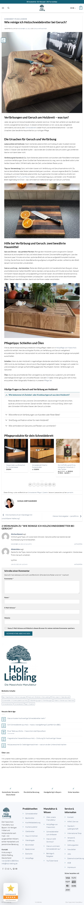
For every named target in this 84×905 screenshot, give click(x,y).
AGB (69, 863)
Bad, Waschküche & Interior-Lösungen (14, 697)
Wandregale (29, 840)
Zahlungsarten (72, 845)
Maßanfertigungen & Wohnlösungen (41, 700)
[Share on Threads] (38, 485)
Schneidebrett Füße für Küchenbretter (39, 466)
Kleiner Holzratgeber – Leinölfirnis (66, 516)
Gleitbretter (29, 831)
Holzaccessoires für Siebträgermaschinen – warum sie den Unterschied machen (36, 745)
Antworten (78, 544)
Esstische (28, 854)
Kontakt (70, 817)
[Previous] (4, 459)
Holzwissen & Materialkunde (61, 697)
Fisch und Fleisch (23, 177)
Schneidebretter (7, 704)
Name (6, 597)
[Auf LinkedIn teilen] (50, 485)
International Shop (74, 833)
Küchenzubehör (31, 827)
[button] (3, 8)
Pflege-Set (48, 380)
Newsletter (71, 849)
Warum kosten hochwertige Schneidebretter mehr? (26, 718)
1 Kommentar (13, 733)
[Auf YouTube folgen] (16, 869)
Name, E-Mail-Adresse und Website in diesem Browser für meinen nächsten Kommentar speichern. (41, 628)
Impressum (71, 867)
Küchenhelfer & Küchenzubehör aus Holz (15, 700)
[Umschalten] (6, 394)
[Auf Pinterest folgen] (14, 869)
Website (7, 618)
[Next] (79, 459)
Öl (48, 378)
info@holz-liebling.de (9, 864)
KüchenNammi (16, 534)
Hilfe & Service (72, 821)
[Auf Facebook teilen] (34, 485)
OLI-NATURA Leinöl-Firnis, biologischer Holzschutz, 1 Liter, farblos (67, 467)
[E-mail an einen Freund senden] (42, 485)
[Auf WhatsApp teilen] (30, 485)
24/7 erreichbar (51, 2)
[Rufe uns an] (11, 869)
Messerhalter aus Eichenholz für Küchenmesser (15, 466)
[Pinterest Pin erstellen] (46, 485)
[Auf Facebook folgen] (3, 869)
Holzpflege (29, 858)
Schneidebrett (30, 127)
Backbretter (29, 818)
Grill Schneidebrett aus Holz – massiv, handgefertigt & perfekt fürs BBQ (33, 725)
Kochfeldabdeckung (32, 822)
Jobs (69, 854)
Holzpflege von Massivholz (66, 348)
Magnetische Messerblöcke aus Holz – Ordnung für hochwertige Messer (34, 738)
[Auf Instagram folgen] (6, 869)
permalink (70, 492)
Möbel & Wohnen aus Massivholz (64, 700)
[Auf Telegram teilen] (54, 485)
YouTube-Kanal (52, 861)
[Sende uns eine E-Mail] (8, 869)
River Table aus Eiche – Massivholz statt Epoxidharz (26, 731)
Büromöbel (29, 845)
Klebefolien (15, 549)
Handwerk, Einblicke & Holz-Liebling (39, 697)
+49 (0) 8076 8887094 (10, 861)
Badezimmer (30, 849)
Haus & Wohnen (31, 836)
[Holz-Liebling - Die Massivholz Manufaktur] (42, 8)
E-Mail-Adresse (10, 608)
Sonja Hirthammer (40, 28)
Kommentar (9, 579)
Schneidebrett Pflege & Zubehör (24, 704)
